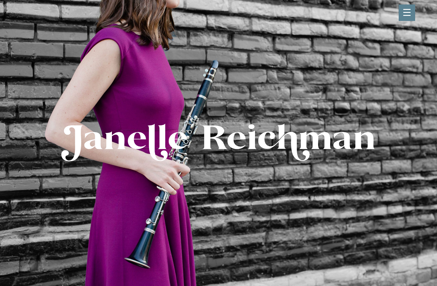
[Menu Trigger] (407, 12)
